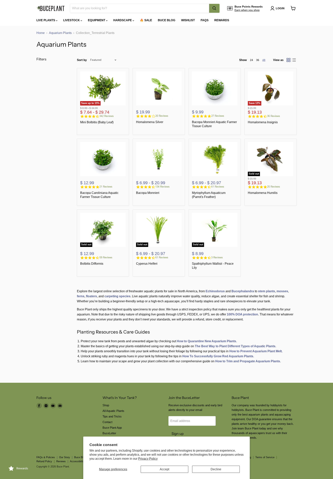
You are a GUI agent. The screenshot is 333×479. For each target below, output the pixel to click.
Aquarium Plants (60, 33)
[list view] (294, 60)
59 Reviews (105, 257)
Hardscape (123, 20)
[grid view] (288, 60)
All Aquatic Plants (113, 410)
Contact (107, 422)
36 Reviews (273, 116)
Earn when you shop (247, 10)
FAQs (205, 20)
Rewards (221, 20)
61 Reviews (217, 186)
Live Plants (46, 20)
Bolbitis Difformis (91, 263)
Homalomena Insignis (263, 122)
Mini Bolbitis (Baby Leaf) (97, 122)
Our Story (64, 457)
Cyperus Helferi (146, 263)
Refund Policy (44, 461)
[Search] (214, 8)
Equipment (97, 20)
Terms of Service (264, 457)
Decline (216, 469)
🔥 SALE (146, 20)
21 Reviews (105, 186)
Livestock (72, 20)
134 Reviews (162, 186)
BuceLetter (109, 433)
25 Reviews (273, 186)
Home (40, 33)
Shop (106, 405)
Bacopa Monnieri (147, 192)
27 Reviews (217, 115)
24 (251, 60)
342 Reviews (106, 116)
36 (257, 60)
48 (263, 60)
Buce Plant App (112, 427)
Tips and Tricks (112, 416)
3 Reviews (217, 257)
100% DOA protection (242, 314)
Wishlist (188, 20)
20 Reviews (161, 115)
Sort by (82, 60)
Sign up (178, 434)
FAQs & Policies (45, 457)
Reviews (61, 461)
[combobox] (139, 8)
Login (280, 8)
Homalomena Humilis (263, 192)
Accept (164, 469)
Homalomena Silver (149, 122)
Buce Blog (166, 20)
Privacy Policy (148, 458)
